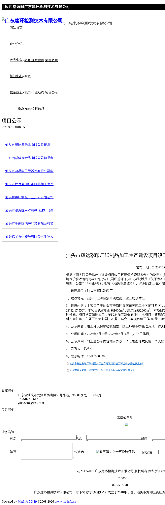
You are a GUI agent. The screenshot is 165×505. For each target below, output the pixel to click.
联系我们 (16, 92)
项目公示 (51, 92)
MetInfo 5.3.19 (27, 501)
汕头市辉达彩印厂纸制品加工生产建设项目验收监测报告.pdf (102, 370)
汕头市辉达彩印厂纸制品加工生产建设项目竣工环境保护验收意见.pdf (106, 363)
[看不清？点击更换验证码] (115, 452)
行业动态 (37, 92)
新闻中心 (16, 76)
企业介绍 (16, 44)
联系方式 (24, 108)
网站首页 (16, 27)
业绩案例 (37, 60)
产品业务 (16, 60)
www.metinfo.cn (65, 501)
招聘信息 (37, 108)
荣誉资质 (51, 60)
